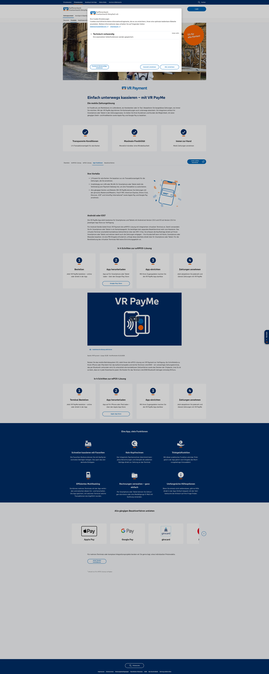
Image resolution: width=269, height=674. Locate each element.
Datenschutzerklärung (98, 27)
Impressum (114, 27)
